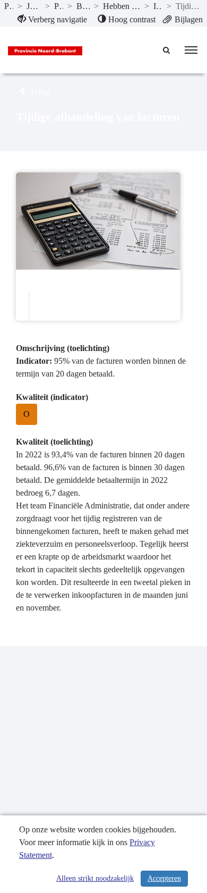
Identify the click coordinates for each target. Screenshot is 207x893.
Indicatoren (158, 6)
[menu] (191, 50)
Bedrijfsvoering (82, 6)
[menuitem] (52, 20)
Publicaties (8, 6)
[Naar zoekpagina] (167, 50)
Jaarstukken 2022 (34, 6)
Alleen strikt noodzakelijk (95, 878)
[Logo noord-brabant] (45, 50)
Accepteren (164, 878)
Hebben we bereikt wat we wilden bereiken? (121, 6)
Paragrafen (58, 6)
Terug (38, 91)
